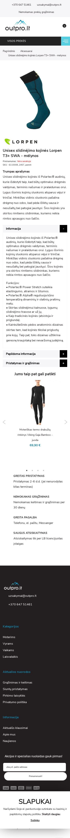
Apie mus (9, 734)
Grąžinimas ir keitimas (17, 682)
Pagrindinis (9, 51)
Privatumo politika (15, 702)
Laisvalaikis (10, 657)
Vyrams (8, 644)
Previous (4, 422)
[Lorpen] (35, 141)
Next (65, 422)
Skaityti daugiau (51, 814)
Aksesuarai (26, 51)
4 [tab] (43, 470)
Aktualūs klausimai (15, 728)
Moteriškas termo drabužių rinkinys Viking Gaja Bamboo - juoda (35, 435)
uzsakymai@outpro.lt (49, 5)
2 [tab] (32, 470)
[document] (35, 810)
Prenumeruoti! (35, 776)
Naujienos (9, 741)
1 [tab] (27, 470)
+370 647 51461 (21, 5)
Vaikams (8, 650)
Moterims (9, 637)
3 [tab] (38, 470)
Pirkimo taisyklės (14, 696)
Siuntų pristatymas (15, 689)
